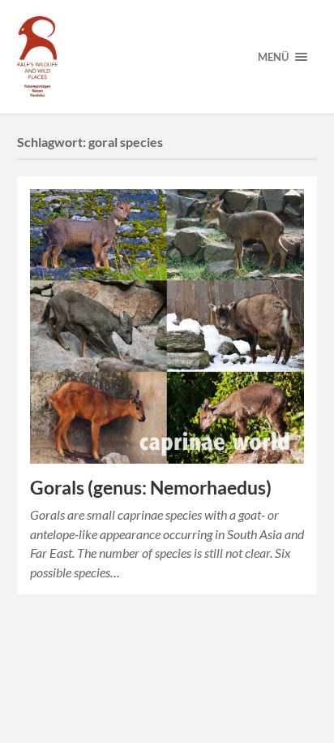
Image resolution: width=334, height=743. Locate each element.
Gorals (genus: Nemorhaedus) (151, 488)
